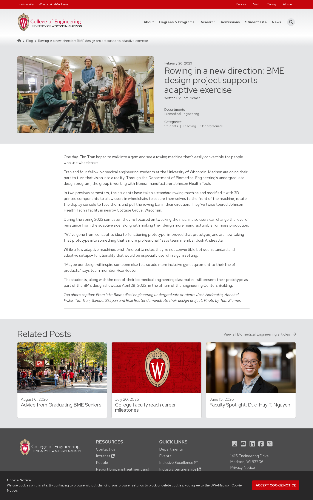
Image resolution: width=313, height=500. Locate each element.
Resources (109, 442)
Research (208, 22)
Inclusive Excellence (176, 462)
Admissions (230, 22)
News (276, 22)
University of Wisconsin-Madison (43, 4)
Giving (271, 4)
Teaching (189, 126)
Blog (29, 40)
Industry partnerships (178, 469)
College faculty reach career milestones (145, 407)
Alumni (288, 4)
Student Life (256, 22)
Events (165, 455)
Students (171, 126)
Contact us (105, 449)
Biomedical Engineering (181, 114)
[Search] (290, 22)
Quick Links (173, 442)
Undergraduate (211, 126)
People (241, 4)
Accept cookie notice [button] (276, 485)
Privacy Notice (242, 467)
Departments (171, 449)
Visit (256, 4)
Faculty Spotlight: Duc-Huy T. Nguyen (250, 405)
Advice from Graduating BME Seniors (61, 405)
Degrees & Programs (178, 22)
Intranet (103, 455)
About (149, 22)
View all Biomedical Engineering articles (257, 334)
